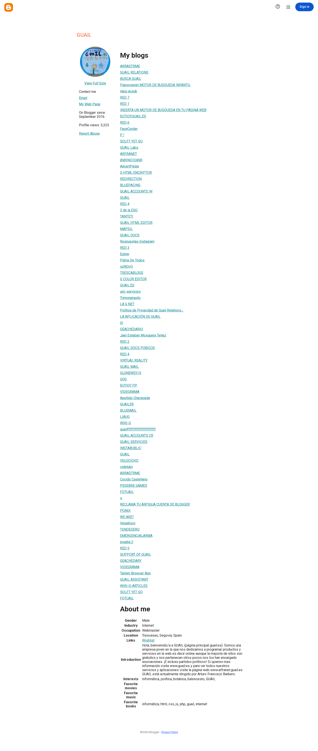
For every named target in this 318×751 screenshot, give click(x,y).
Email (83, 98)
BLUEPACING (130, 185)
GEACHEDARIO (131, 329)
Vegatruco (127, 523)
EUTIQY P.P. (128, 385)
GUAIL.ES (127, 285)
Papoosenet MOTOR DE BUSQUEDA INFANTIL (155, 85)
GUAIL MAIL (129, 367)
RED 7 (124, 97)
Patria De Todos (132, 260)
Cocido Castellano (134, 479)
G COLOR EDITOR (133, 279)
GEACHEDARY (130, 561)
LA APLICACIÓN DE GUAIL (140, 317)
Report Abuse (89, 133)
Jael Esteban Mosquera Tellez (143, 335)
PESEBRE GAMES (133, 486)
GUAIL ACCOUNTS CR (136, 435)
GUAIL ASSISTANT (134, 579)
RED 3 (124, 248)
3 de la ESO (129, 210)
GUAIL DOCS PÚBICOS (137, 348)
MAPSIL (126, 229)
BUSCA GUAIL (130, 79)
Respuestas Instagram (137, 241)
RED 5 (124, 548)
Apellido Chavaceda (135, 398)
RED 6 (124, 122)
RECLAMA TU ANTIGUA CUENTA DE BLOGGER (155, 504)
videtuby (126, 467)
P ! (122, 135)
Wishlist (148, 640)
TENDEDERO (130, 529)
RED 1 (124, 104)
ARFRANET (128, 154)
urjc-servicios (130, 291)
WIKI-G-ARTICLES (134, 586)
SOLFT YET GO (131, 141)
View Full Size (95, 83)
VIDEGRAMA (129, 392)
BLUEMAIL (128, 410)
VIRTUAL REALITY (134, 360)
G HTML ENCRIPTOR (136, 173)
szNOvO (126, 266)
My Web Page (89, 104)
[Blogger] (8, 7)
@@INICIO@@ (131, 160)
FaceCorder (129, 129)
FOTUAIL (127, 492)
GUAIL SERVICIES (133, 442)
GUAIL (125, 198)
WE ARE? (127, 517)
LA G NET (127, 304)
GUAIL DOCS (130, 235)
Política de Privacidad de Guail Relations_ (151, 310)
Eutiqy (124, 254)
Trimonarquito (130, 298)
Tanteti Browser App (135, 573)
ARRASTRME (130, 66)
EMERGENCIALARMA (136, 536)
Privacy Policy (169, 732)
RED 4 (124, 204)
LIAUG (125, 417)
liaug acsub (128, 91)
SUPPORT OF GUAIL (135, 554)
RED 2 (124, 342)
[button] (278, 7)
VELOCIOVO (129, 461)
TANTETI (126, 216)
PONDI (125, 511)
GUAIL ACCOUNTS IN (136, 191)
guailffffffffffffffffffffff (138, 429)
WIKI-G (125, 423)
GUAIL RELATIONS (134, 72)
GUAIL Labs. (129, 147)
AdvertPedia (129, 166)
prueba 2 (126, 542)
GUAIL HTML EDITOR (136, 223)
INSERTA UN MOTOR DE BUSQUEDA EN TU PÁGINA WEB (163, 110)
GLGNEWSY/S (130, 373)
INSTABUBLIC (130, 448)
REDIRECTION (131, 179)
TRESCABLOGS (131, 273)
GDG (123, 379)
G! (121, 323)
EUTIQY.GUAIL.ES (133, 116)
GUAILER (127, 404)
